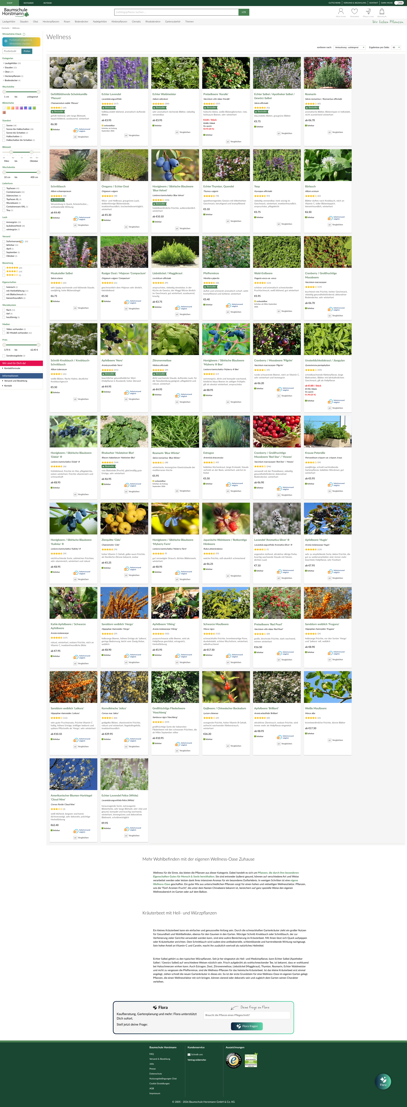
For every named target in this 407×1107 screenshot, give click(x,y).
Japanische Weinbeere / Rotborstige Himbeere (225, 542)
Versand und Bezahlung (15, 381)
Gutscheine (335, 3)
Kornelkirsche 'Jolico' (114, 708)
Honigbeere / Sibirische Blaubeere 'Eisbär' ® (71, 455)
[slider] (4, 92)
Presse (152, 1069)
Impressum (154, 1093)
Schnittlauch (58, 186)
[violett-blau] (25, 108)
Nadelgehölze (100, 21)
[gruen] (34, 108)
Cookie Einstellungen (159, 1084)
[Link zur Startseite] (16, 12)
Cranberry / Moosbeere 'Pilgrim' (273, 360)
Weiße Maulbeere (316, 708)
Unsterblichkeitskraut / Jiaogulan (325, 360)
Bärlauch (310, 186)
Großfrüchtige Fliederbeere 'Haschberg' (168, 710)
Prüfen (27, 51)
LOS (244, 12)
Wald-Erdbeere (263, 273)
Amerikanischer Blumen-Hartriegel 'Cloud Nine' (71, 797)
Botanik (48, 3)
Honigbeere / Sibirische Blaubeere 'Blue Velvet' (172, 188)
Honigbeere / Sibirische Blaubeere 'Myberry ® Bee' (223, 362)
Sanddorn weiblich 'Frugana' (322, 624)
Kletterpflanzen (119, 21)
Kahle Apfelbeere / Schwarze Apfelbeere (68, 626)
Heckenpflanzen (51, 21)
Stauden (24, 21)
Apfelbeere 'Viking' (163, 624)
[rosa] (17, 108)
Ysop (257, 186)
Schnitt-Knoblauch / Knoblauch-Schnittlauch (70, 362)
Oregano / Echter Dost (115, 186)
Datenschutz (155, 1074)
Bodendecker (81, 21)
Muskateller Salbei (62, 273)
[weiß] (4, 108)
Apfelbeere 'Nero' (112, 360)
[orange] (12, 108)
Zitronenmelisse (161, 360)
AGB (151, 1088)
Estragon (208, 453)
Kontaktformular (12, 368)
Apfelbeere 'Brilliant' (266, 708)
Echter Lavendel (111, 94)
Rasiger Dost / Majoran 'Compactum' (124, 273)
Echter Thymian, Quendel (218, 186)
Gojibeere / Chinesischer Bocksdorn (224, 708)
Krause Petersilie (315, 453)
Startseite (5, 28)
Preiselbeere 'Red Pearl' (268, 624)
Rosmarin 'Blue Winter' (166, 453)
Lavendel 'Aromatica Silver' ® (272, 540)
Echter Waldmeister (164, 94)
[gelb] (8, 108)
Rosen (67, 21)
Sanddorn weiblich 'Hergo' (117, 624)
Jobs (151, 1064)
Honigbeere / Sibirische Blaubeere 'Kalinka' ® (71, 542)
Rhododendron (152, 21)
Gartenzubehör (172, 21)
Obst (35, 21)
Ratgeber (29, 3)
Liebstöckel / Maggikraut (167, 273)
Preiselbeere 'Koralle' (215, 94)
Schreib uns (197, 1054)
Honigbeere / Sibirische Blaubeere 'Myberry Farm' (172, 542)
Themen (189, 21)
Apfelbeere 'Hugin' (316, 540)
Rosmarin (310, 94)
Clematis (136, 21)
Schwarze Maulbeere (216, 624)
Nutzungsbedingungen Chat (163, 1079)
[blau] (30, 108)
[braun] (4, 112)
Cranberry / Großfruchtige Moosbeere (321, 275)
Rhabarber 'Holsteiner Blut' (118, 453)
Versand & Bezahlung (355, 3)
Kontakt (373, 3)
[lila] (21, 108)
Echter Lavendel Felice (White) (120, 795)
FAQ (151, 1054)
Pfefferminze (211, 273)
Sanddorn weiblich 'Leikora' (67, 708)
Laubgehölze (8, 21)
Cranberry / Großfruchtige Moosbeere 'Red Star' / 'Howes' (273, 455)
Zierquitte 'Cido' (111, 540)
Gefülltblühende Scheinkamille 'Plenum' (69, 96)
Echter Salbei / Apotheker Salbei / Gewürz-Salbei (274, 96)
